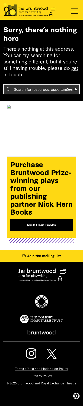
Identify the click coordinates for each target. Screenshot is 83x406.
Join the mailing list (44, 255)
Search (72, 89)
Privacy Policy (41, 376)
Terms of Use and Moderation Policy (41, 368)
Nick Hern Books (41, 224)
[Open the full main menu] (74, 11)
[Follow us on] (31, 353)
